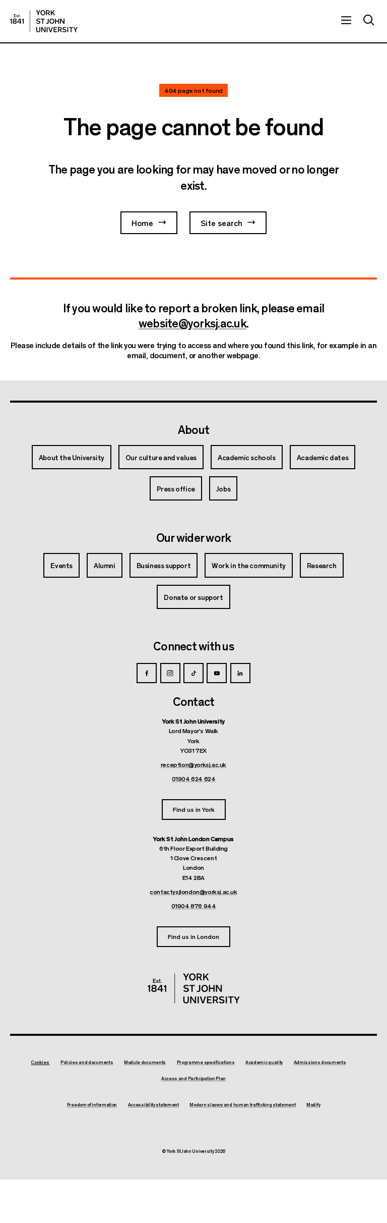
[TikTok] (193, 673)
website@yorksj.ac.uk (192, 322)
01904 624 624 (194, 778)
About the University (71, 457)
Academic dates (322, 457)
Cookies (40, 1062)
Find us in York (194, 809)
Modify (313, 1105)
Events (61, 565)
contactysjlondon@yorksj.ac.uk (193, 891)
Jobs (223, 488)
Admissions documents (320, 1063)
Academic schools (247, 457)
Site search (221, 222)
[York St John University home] (44, 21)
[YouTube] (217, 673)
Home (142, 222)
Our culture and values (161, 457)
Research (322, 565)
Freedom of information (92, 1105)
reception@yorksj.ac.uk (193, 764)
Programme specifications (206, 1063)
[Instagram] (170, 673)
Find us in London (193, 936)
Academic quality (264, 1063)
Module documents (145, 1063)
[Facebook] (147, 673)
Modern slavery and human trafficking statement (242, 1105)
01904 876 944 (193, 906)
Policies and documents (86, 1063)
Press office (176, 488)
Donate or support (193, 597)
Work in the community (249, 565)
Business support (164, 565)
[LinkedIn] (240, 673)
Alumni (104, 565)
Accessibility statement (153, 1105)
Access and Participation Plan (193, 1079)
